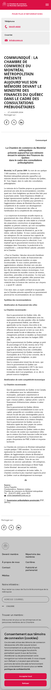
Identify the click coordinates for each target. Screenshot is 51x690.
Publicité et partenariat (32, 568)
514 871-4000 (15, 26)
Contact (6, 567)
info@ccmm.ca (16, 40)
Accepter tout (25, 676)
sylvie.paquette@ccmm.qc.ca (18, 495)
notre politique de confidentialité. (23, 667)
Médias (5, 575)
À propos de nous (11, 562)
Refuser (25, 683)
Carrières (30, 562)
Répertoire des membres (33, 555)
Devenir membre (10, 554)
